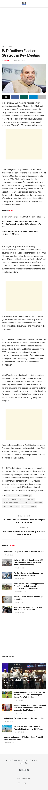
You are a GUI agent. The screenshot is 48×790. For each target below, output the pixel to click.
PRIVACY (26, 760)
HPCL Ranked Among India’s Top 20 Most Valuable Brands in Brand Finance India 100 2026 (22, 680)
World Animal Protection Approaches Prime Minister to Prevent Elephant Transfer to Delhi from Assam (29, 586)
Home (4, 46)
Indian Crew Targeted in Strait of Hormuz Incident (23, 217)
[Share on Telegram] (33, 97)
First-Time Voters (26, 499)
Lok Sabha (38, 503)
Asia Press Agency (24, 778)
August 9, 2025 (19, 732)
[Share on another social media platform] (42, 97)
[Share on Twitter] (6, 97)
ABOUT (8, 760)
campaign (27, 496)
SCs (11, 506)
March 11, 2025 (19, 568)
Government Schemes (12, 503)
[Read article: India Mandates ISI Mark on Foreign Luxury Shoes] (7, 599)
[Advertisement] (24, 25)
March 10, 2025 (19, 578)
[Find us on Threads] (25, 783)
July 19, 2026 (9, 686)
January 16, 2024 (19, 60)
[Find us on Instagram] (31, 783)
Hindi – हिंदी (24, 763)
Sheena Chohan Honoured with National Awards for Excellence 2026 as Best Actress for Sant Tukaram (30, 707)
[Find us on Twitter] (19, 783)
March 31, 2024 (19, 602)
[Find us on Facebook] (16, 783)
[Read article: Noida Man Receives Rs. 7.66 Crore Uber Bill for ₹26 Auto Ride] (7, 609)
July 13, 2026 (19, 700)
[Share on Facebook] (15, 97)
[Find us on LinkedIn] (28, 783)
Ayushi (6, 60)
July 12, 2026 (9, 555)
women (25, 506)
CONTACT (17, 760)
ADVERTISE (36, 760)
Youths (33, 506)
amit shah (12, 496)
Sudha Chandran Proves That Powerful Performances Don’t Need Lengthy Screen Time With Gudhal (29, 694)
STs (17, 506)
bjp (19, 496)
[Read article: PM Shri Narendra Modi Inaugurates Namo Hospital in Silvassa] (7, 575)
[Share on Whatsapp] (24, 97)
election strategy (10, 499)
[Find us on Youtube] (22, 783)
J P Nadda (27, 503)
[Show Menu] (3, 3)
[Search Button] (45, 3)
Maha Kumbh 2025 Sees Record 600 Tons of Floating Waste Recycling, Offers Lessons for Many (22, 224)
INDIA (10, 46)
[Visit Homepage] (24, 3)
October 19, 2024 (20, 591)
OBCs (5, 506)
